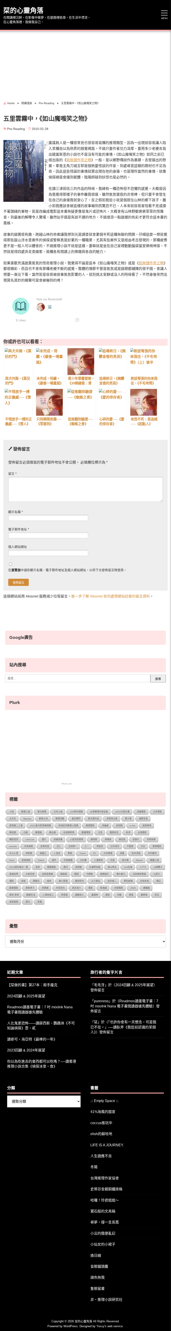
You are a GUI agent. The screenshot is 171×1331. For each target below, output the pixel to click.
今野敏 (89, 874)
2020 (133, 888)
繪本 (49, 881)
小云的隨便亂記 (102, 1233)
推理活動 (59, 818)
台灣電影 (142, 832)
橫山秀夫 (112, 867)
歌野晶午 (104, 874)
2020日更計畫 (122, 811)
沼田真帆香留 (139, 874)
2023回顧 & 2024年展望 (26, 1050)
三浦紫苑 (98, 860)
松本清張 (136, 853)
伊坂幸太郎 (112, 818)
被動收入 (79, 895)
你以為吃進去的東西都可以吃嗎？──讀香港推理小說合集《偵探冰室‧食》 (41, 1064)
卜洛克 (57, 853)
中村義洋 (152, 853)
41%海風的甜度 (102, 1112)
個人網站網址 (17, 547)
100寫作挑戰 (76, 811)
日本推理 (108, 853)
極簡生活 (30, 895)
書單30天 (43, 818)
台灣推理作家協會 (99, 811)
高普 (37, 867)
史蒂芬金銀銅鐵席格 (106, 1189)
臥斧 (128, 832)
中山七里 (13, 853)
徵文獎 (125, 860)
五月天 (12, 818)
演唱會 (108, 839)
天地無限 (28, 846)
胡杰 (54, 860)
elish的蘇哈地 (101, 1134)
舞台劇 (52, 832)
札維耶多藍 (94, 867)
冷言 (143, 846)
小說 (11, 811)
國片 (44, 839)
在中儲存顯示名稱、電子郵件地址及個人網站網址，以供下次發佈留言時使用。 (67, 570)
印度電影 (118, 888)
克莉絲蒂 (151, 839)
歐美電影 (13, 888)
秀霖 (70, 853)
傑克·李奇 (14, 895)
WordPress (70, 1326)
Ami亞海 (128, 867)
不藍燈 (130, 846)
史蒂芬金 (44, 846)
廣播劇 (146, 888)
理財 (11, 881)
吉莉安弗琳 (47, 874)
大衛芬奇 (30, 874)
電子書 (128, 818)
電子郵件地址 (18, 529)
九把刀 (156, 874)
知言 (157, 895)
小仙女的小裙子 (102, 1244)
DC (94, 853)
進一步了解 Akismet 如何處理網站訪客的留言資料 (110, 596)
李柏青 (99, 846)
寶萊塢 (144, 895)
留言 (12, 473)
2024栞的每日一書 (18, 867)
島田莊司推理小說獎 (68, 825)
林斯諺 (29, 853)
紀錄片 (136, 839)
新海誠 (103, 888)
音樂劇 (45, 888)
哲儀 (39, 902)
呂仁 (59, 846)
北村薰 (83, 860)
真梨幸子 (30, 888)
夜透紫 (78, 867)
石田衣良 (144, 881)
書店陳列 (76, 818)
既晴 (76, 874)
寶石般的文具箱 (102, 1211)
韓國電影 (51, 867)
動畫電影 (86, 832)
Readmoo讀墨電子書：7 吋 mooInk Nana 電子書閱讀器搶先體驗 (40, 1009)
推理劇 (38, 832)
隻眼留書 (97, 1289)
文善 (100, 832)
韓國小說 (154, 860)
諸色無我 (97, 1277)
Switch (41, 860)
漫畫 (122, 853)
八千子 (143, 867)
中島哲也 (60, 888)
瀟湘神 (94, 895)
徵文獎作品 (93, 818)
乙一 (87, 846)
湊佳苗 (122, 839)
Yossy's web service (109, 1326)
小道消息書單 (76, 839)
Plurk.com (67, 783)
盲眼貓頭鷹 (99, 1266)
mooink (13, 846)
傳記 (158, 881)
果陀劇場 (128, 881)
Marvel (139, 860)
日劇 (25, 832)
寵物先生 (114, 832)
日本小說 (58, 811)
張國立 (43, 853)
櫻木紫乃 (120, 874)
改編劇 (105, 825)
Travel (82, 853)
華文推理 (41, 811)
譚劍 (107, 895)
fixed (11, 860)
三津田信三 (48, 895)
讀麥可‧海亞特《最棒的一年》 (32, 1039)
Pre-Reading (16, 129)
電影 (90, 888)
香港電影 (157, 846)
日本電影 (157, 811)
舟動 (119, 895)
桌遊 (23, 881)
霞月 (65, 867)
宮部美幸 (146, 825)
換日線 (95, 1255)
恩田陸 (119, 825)
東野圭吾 (143, 818)
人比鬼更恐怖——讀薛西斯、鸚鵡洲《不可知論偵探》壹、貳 (41, 1025)
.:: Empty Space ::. (104, 1101)
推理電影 (90, 825)
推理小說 (25, 811)
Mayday (27, 818)
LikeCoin (30, 839)
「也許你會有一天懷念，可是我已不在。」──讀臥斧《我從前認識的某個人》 (123, 1027)
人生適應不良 (101, 1156)
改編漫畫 (58, 839)
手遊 (112, 860)
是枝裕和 (26, 860)
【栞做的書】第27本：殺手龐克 (32, 985)
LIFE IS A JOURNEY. (107, 1145)
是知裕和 (13, 902)
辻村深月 (114, 846)
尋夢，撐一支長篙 (104, 1222)
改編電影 (141, 811)
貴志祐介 (76, 888)
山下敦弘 (95, 881)
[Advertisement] (85, 64)
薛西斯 (94, 839)
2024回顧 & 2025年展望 (26, 996)
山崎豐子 (158, 867)
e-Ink (132, 825)
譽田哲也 (79, 881)
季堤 (131, 895)
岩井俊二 (112, 881)
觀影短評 (13, 839)
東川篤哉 (63, 881)
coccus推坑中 (101, 1123)
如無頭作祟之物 (78, 160)
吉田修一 (72, 846)
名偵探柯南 (68, 832)
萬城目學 (13, 874)
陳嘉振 (63, 874)
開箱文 (36, 881)
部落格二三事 (16, 825)
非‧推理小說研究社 (106, 1299)
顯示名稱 (15, 512)
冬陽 (94, 1167)
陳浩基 (12, 832)
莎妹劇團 (68, 860)
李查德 (64, 895)
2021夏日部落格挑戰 (40, 825)
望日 (28, 902)
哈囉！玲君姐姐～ (104, 1200)
